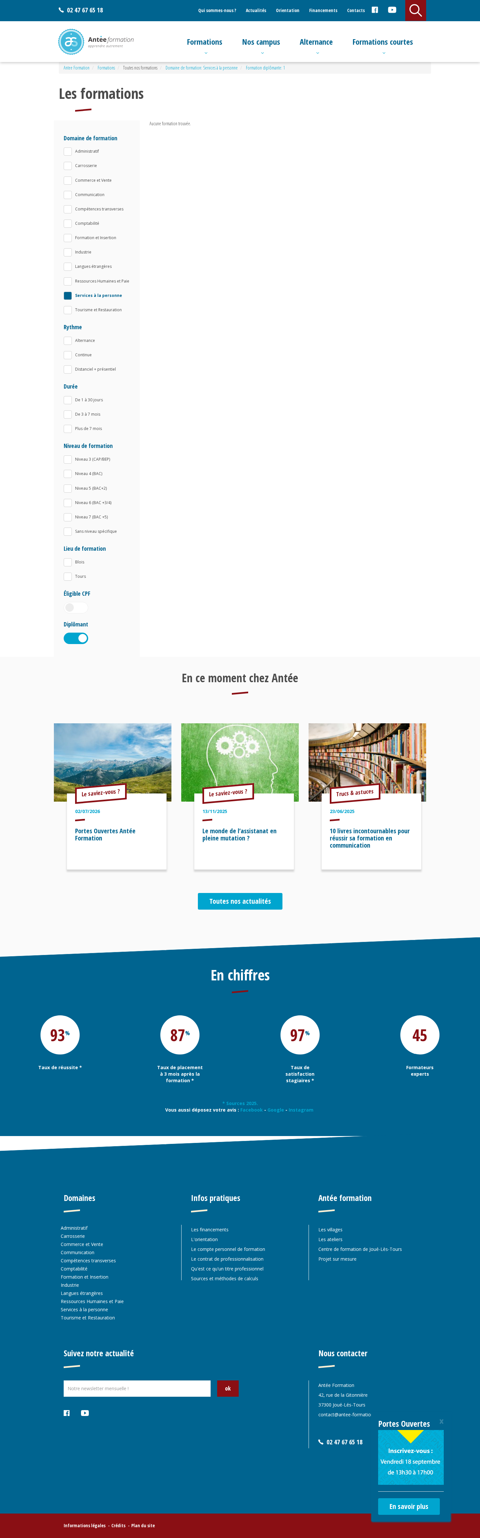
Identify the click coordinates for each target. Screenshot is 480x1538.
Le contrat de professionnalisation (227, 1259)
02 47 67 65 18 (85, 10)
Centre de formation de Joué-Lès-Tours (360, 1249)
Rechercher (415, 10)
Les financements (210, 1229)
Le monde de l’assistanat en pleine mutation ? (239, 834)
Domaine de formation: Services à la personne (202, 68)
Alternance (316, 41)
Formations (204, 41)
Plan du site (143, 1525)
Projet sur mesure (337, 1259)
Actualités (256, 10)
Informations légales (84, 1525)
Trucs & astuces (355, 792)
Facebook (375, 11)
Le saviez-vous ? (101, 792)
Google (275, 1110)
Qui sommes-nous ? (217, 10)
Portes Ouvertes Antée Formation (105, 834)
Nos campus (261, 41)
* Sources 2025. (240, 1103)
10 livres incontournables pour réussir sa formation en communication (370, 838)
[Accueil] (96, 42)
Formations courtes (382, 41)
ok (228, 1388)
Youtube (392, 11)
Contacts (356, 10)
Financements (323, 10)
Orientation (287, 10)
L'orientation (204, 1239)
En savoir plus (409, 1506)
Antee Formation (76, 68)
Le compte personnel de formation (228, 1249)
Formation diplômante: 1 (265, 68)
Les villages (330, 1229)
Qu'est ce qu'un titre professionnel (227, 1269)
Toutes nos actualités (240, 901)
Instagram (302, 1110)
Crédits (118, 1525)
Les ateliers (330, 1239)
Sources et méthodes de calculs (224, 1278)
